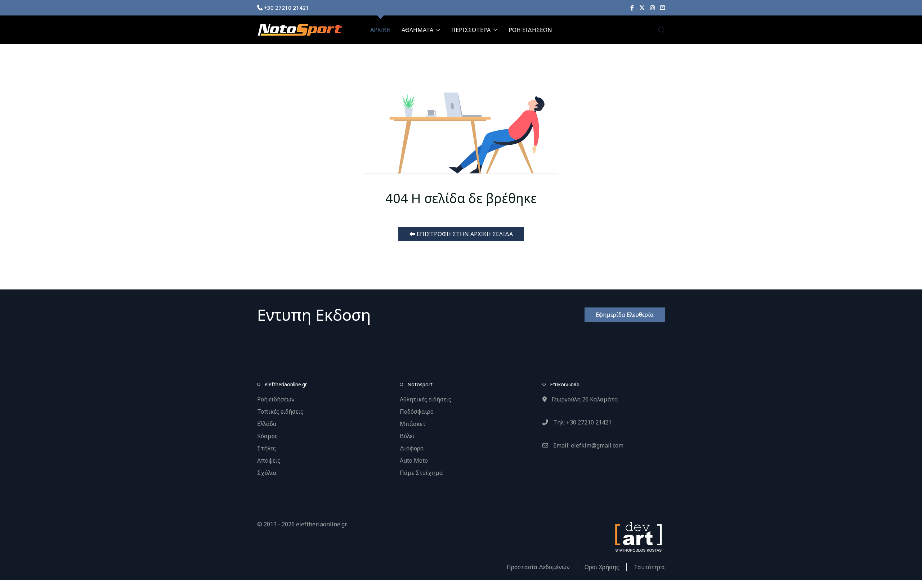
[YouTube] (662, 7)
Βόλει (407, 436)
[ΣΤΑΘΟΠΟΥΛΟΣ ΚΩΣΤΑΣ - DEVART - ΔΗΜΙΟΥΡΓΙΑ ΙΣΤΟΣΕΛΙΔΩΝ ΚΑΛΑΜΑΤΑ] (638, 536)
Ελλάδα (267, 424)
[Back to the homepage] (299, 29)
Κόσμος (267, 436)
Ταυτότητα (649, 567)
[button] (661, 29)
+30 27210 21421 (286, 7)
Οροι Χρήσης (602, 567)
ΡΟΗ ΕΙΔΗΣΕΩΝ (530, 30)
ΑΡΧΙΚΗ (380, 30)
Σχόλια (267, 473)
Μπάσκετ (413, 424)
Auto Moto (414, 460)
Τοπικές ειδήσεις (280, 411)
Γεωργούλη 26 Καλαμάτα (584, 399)
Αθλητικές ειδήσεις (425, 399)
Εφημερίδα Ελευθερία (625, 315)
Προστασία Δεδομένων (538, 567)
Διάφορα (412, 448)
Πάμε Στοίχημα (421, 473)
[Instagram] (652, 7)
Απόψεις (268, 460)
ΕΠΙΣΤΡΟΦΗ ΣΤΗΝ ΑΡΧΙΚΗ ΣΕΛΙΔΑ (464, 234)
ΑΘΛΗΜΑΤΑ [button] (417, 30)
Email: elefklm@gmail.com (587, 445)
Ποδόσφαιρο (417, 411)
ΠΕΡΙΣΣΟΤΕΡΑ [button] (471, 30)
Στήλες (266, 448)
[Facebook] (632, 7)
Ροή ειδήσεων (276, 399)
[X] (642, 7)
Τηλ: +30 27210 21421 (582, 422)
